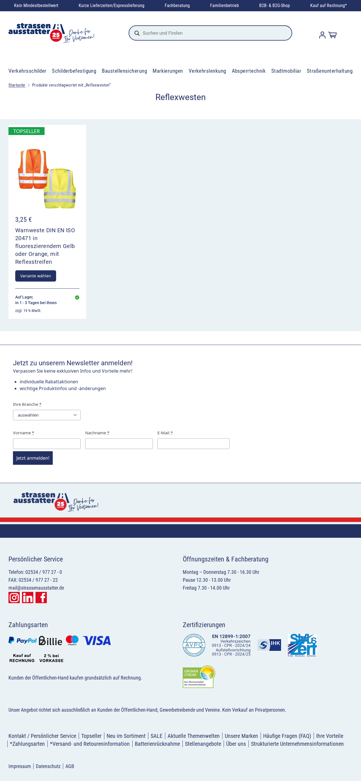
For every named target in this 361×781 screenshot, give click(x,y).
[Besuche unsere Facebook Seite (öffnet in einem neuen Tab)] (41, 597)
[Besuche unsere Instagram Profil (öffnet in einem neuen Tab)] (14, 597)
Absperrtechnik (249, 71)
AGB (69, 766)
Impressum (19, 766)
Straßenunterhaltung (330, 71)
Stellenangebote (203, 743)
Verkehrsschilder (27, 71)
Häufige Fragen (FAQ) (287, 736)
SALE (156, 736)
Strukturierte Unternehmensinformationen (297, 743)
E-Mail (165, 432)
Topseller (91, 736)
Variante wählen (35, 275)
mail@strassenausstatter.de (36, 588)
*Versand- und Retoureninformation (90, 743)
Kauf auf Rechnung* (328, 5)
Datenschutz (48, 766)
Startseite (16, 85)
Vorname (23, 432)
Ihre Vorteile (329, 736)
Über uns (236, 743)
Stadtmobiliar (286, 71)
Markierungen (168, 71)
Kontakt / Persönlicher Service (42, 736)
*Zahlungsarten (27, 743)
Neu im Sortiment (126, 736)
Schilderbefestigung (74, 71)
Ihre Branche (27, 404)
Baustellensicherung (124, 71)
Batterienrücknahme (157, 743)
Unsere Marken (241, 736)
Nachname (97, 432)
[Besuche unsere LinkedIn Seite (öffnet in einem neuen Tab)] (27, 597)
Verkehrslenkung (207, 71)
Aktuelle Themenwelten (194, 736)
